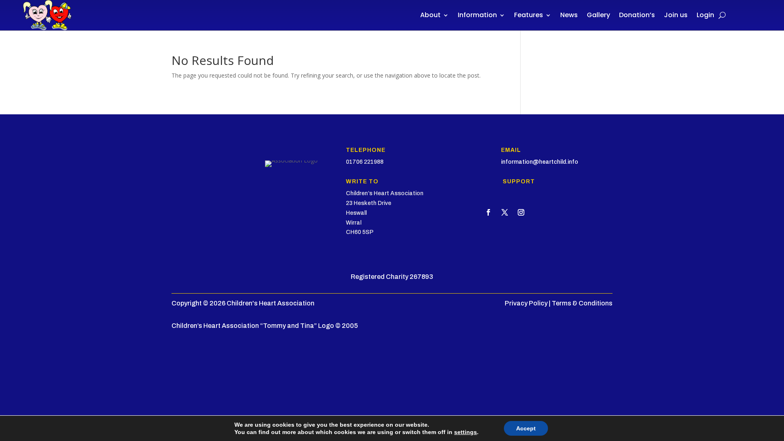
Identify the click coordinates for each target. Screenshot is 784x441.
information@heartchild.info (539, 162)
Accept (526, 428)
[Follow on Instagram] (521, 212)
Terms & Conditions (582, 303)
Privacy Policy (526, 303)
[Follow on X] (504, 212)
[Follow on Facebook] (488, 212)
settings (465, 432)
